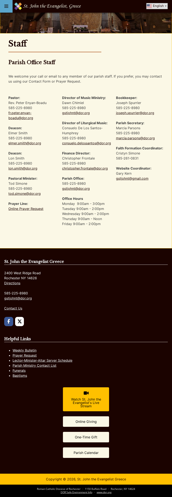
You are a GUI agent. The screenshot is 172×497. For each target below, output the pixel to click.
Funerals (19, 370)
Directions (12, 283)
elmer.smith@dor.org (24, 143)
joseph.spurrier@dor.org (135, 113)
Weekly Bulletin (24, 350)
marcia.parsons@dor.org (135, 138)
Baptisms (20, 375)
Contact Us (13, 308)
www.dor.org (104, 492)
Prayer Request (25, 355)
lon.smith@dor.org (22, 168)
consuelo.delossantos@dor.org (86, 143)
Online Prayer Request (25, 209)
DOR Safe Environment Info (76, 492)
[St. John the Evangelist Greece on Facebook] (8, 321)
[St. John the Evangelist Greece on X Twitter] (19, 321)
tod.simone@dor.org (24, 193)
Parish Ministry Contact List (34, 365)
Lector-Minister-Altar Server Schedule (42, 360)
